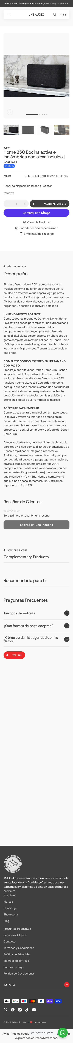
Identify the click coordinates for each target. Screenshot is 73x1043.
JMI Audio (16, 1022)
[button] (9, 14)
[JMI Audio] (36, 864)
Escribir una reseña (36, 524)
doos (43, 1022)
